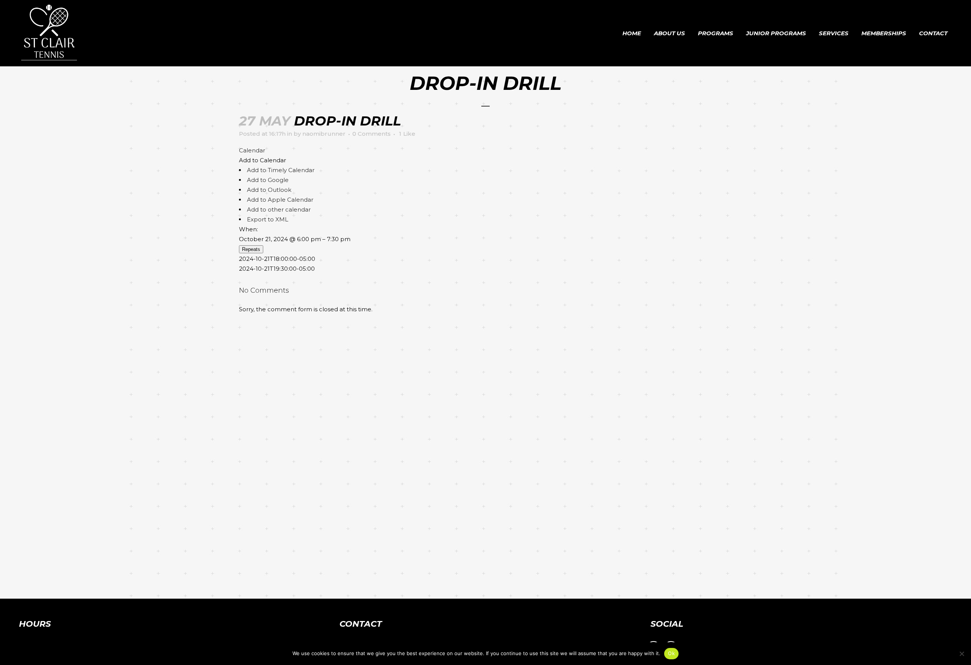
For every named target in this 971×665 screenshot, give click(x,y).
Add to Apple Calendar (280, 199)
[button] (262, 160)
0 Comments (371, 133)
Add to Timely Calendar (280, 170)
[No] (961, 653)
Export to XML (267, 219)
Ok (671, 653)
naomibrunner (324, 133)
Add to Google (268, 180)
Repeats (251, 249)
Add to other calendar (279, 209)
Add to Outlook (269, 189)
